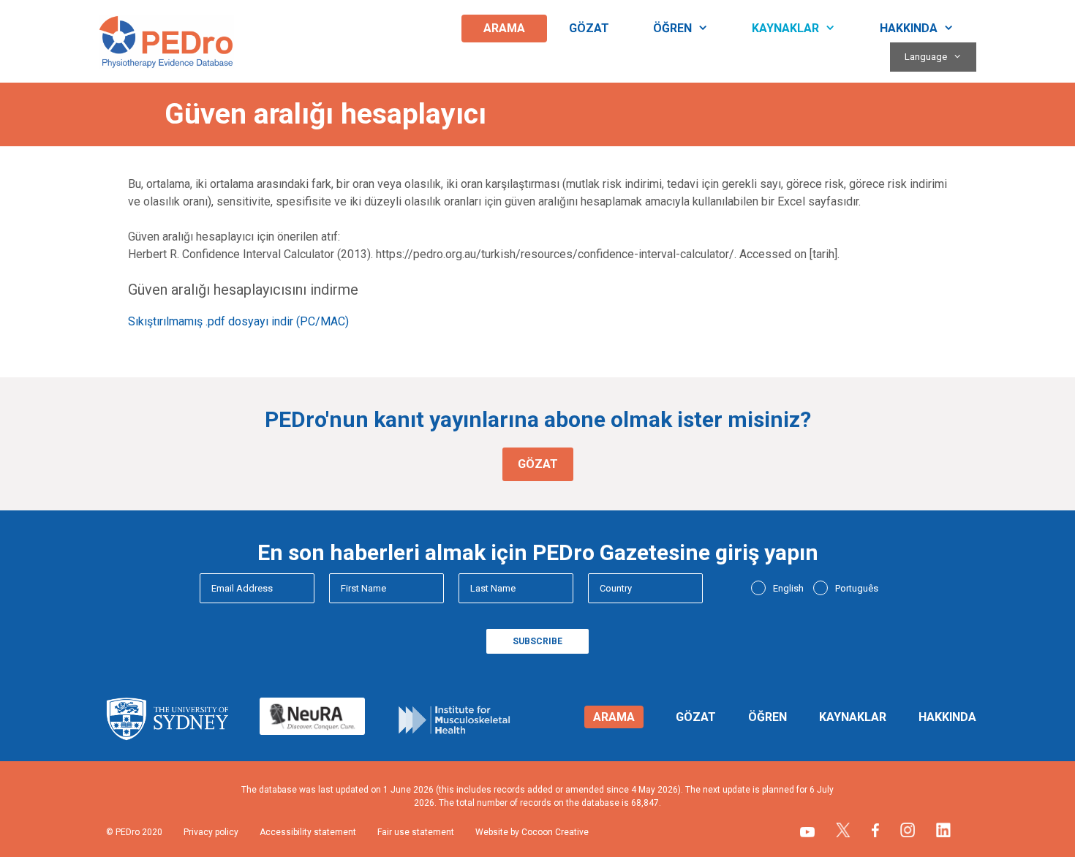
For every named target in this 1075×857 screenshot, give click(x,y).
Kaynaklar (785, 28)
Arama (504, 28)
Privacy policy (211, 832)
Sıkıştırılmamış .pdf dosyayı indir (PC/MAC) (238, 321)
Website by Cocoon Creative (532, 832)
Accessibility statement (308, 832)
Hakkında (909, 28)
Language (926, 56)
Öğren (672, 28)
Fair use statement (415, 832)
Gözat (589, 28)
